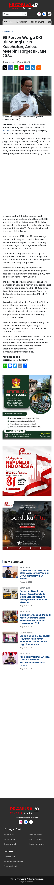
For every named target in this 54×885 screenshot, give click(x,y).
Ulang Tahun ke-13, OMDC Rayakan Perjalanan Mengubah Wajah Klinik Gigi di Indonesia (35, 640)
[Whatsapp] (16, 67)
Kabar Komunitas (37, 844)
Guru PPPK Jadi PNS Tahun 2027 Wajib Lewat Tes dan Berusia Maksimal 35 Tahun (35, 574)
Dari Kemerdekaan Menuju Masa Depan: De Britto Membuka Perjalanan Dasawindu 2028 (35, 619)
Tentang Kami (10, 866)
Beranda (8, 22)
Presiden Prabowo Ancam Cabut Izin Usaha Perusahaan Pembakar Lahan (35, 661)
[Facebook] (10, 67)
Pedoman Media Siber (13, 861)
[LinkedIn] (27, 67)
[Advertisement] (27, 185)
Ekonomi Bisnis (26, 633)
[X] (5, 67)
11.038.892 (7, 130)
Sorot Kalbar (37, 22)
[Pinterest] (21, 67)
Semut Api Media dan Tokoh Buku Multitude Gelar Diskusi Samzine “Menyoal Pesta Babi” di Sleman (33, 597)
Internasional (10, 844)
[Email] (38, 67)
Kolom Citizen (36, 839)
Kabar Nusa (21, 22)
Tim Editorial (9, 856)
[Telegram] (33, 67)
